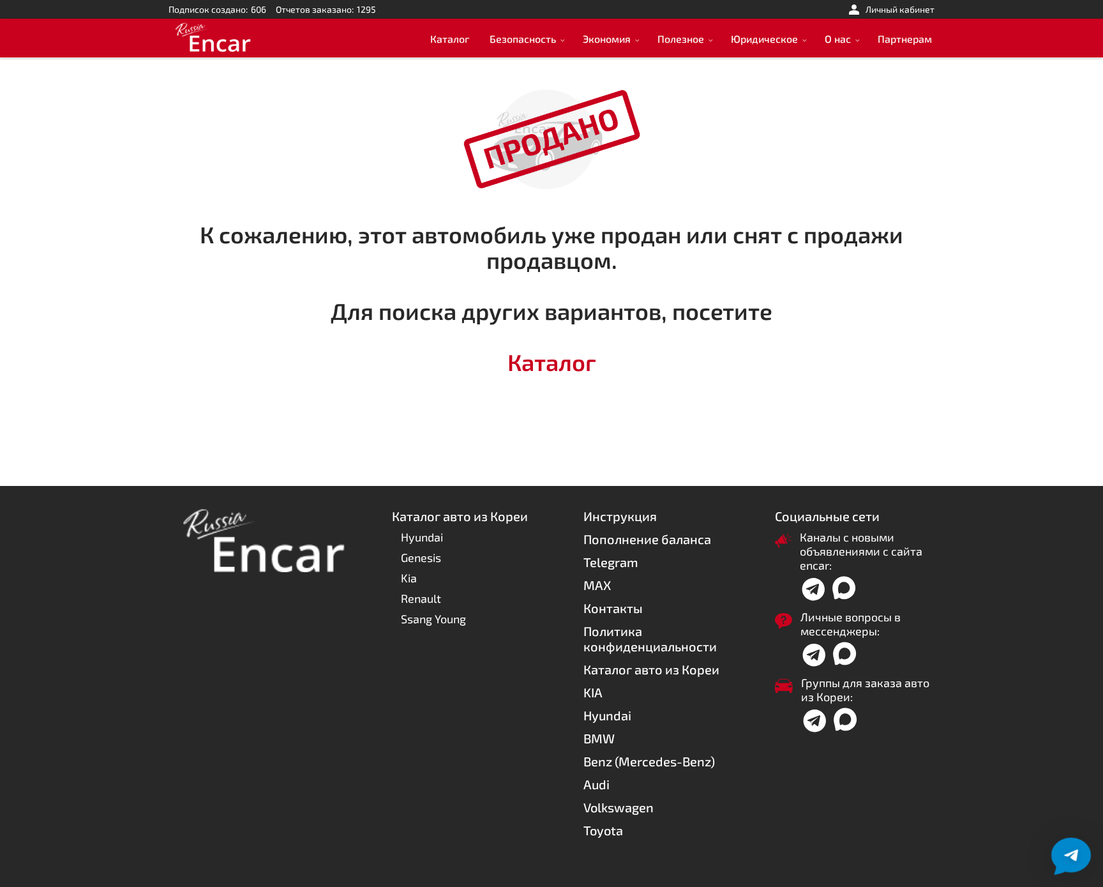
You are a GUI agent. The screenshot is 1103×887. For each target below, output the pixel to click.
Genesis (421, 557)
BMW (599, 738)
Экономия (607, 39)
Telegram (610, 562)
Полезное (680, 39)
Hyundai (422, 537)
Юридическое (764, 39)
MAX (597, 585)
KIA (593, 692)
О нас (838, 39)
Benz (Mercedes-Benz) (649, 761)
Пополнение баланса (647, 539)
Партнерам (905, 39)
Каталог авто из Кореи (651, 669)
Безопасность (523, 39)
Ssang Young (433, 619)
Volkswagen (618, 807)
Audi (596, 784)
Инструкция (620, 516)
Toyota (603, 830)
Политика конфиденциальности (650, 638)
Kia (409, 578)
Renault (421, 598)
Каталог (449, 39)
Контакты (613, 608)
